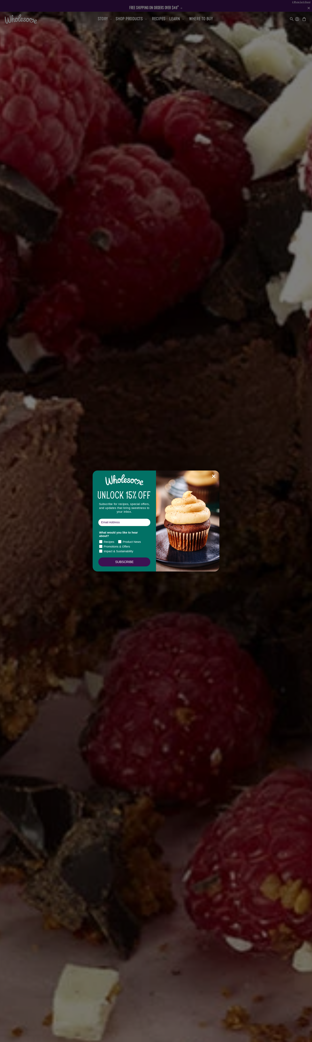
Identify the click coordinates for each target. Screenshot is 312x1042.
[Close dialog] (213, 476)
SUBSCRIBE (124, 562)
